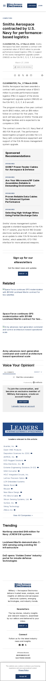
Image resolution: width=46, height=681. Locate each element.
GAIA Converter (10, 471)
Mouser (7, 489)
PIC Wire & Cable (11, 496)
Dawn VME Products (12, 450)
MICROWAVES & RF (23, 655)
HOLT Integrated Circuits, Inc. (16, 474)
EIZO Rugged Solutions (13, 460)
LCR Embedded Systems (14, 482)
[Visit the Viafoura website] (37, 382)
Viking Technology (11, 506)
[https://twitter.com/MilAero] (26, 645)
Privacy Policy (24, 670)
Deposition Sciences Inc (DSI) (17, 453)
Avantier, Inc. (9, 446)
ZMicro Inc (8, 510)
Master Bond (9, 485)
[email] (31, 75)
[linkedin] (19, 75)
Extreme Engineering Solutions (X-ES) (20, 467)
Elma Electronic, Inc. (12, 464)
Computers (7, 18)
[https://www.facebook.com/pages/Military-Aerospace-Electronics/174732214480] (20, 645)
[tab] (9, 372)
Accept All (23, 676)
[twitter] (23, 75)
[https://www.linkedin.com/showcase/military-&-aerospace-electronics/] (23, 645)
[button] (4, 5)
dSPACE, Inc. (9, 457)
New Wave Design (11, 492)
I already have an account (23, 406)
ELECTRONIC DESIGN (23, 658)
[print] (42, 75)
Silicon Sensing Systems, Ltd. (16, 499)
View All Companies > (23, 515)
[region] (23, 377)
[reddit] (27, 75)
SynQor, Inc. (9, 503)
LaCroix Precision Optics (14, 478)
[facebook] (15, 75)
